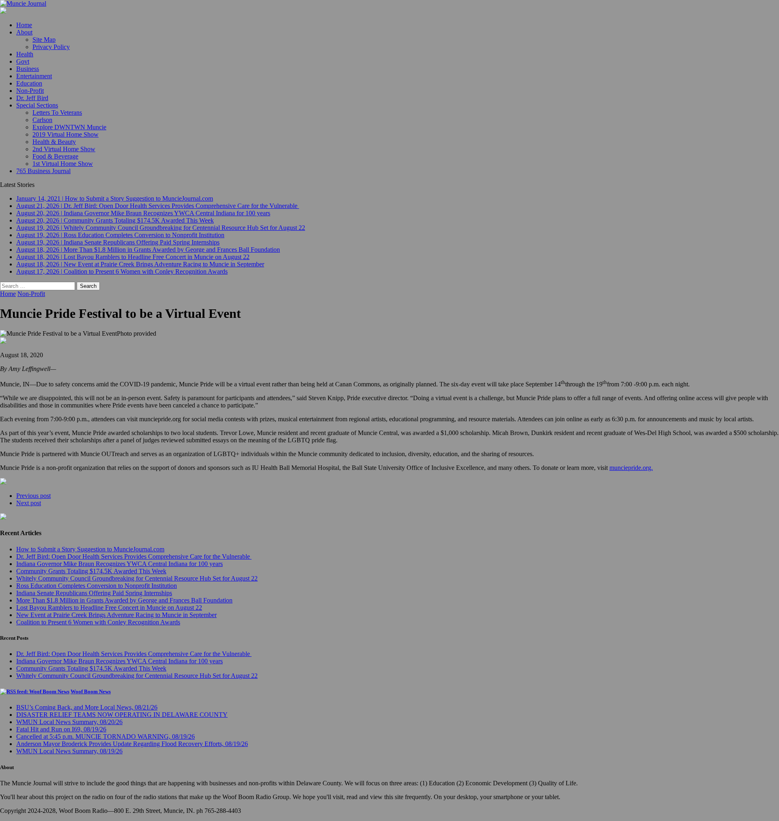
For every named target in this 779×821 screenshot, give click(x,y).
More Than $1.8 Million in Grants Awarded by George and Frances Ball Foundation (124, 600)
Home (24, 24)
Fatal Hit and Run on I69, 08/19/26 (61, 729)
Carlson (42, 119)
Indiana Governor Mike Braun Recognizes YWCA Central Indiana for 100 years (119, 563)
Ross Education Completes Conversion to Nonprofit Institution (96, 585)
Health (24, 54)
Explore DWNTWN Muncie (69, 127)
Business (27, 68)
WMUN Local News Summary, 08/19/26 (69, 751)
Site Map (44, 39)
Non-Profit (30, 90)
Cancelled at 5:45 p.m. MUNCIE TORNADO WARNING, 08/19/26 (105, 736)
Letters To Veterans (57, 112)
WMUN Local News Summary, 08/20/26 (69, 721)
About (24, 32)
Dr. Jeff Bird (32, 97)
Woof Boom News (91, 691)
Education (29, 83)
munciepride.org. (631, 467)
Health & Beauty (54, 141)
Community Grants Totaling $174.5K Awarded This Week (91, 571)
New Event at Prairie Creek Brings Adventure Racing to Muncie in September (116, 614)
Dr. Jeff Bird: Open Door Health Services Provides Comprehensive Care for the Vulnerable (134, 556)
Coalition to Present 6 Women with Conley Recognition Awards (98, 622)
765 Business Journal (43, 170)
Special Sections (37, 105)
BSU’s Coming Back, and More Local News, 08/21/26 (86, 707)
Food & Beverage (55, 156)
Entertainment (34, 76)
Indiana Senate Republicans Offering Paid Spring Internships (94, 592)
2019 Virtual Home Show (65, 134)
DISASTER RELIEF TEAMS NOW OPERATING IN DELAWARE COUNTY (122, 714)
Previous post (33, 495)
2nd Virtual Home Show (63, 149)
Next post (28, 502)
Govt (22, 61)
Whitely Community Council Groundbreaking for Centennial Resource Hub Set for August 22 (137, 578)
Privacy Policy (51, 46)
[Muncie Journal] (389, 3)
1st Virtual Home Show (62, 163)
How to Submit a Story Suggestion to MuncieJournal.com (90, 549)
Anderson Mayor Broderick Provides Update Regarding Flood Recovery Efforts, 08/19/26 (132, 743)
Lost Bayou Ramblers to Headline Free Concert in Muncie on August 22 (109, 607)
